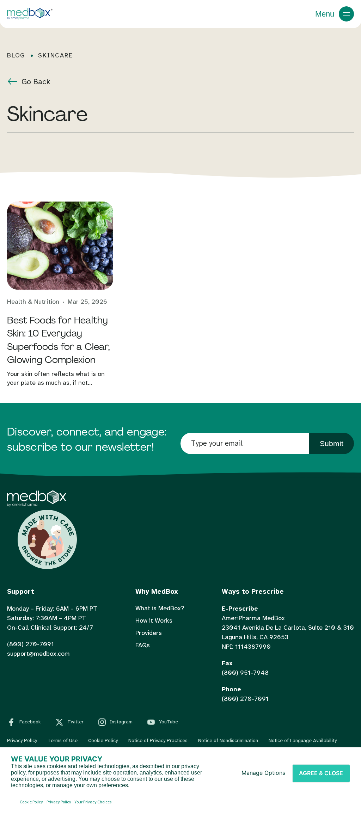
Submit (331, 443)
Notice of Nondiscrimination (228, 740)
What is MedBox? (159, 608)
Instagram (121, 721)
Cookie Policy (103, 740)
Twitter (75, 721)
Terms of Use (63, 740)
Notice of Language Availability (303, 740)
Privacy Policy (22, 740)
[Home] (36, 505)
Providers (148, 633)
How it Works (153, 620)
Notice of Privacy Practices (158, 740)
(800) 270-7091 (30, 644)
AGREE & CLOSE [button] (321, 773)
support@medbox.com (38, 653)
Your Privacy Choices (93, 801)
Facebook (30, 721)
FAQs (142, 645)
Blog (16, 56)
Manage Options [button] (263, 772)
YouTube (168, 721)
